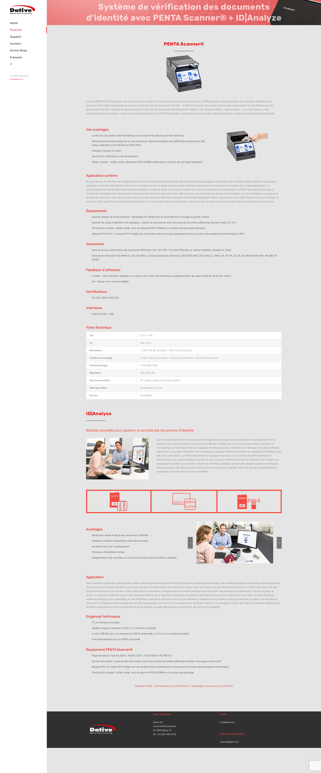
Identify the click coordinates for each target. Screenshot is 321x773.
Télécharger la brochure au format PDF (212, 686)
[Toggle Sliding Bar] (23, 64)
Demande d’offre (144, 686)
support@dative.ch (229, 742)
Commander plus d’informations (172, 686)
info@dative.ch (16, 79)
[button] (190, 543)
